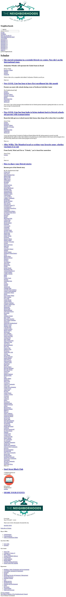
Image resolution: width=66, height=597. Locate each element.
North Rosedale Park (9, 175)
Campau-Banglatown (9, 271)
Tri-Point (6, 247)
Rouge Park (7, 454)
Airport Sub (7, 287)
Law (5, 579)
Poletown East (7, 349)
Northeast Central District (10, 253)
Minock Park (7, 176)
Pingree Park (7, 348)
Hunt (5, 377)
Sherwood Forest (8, 244)
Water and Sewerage (9, 590)
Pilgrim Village (8, 240)
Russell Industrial (8, 345)
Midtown (6, 410)
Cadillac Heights (8, 273)
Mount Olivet (7, 256)
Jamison (6, 353)
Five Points (7, 214)
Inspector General (8, 578)
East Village (7, 355)
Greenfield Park (8, 281)
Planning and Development (11, 584)
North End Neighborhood (10, 323)
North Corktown (8, 413)
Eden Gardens (7, 297)
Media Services (8, 581)
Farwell (6, 285)
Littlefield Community (9, 442)
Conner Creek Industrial (10, 291)
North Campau (7, 252)
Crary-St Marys (8, 196)
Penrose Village (8, 239)
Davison (6, 279)
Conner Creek (7, 278)
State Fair (6, 246)
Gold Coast (7, 385)
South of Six (7, 186)
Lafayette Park (7, 327)
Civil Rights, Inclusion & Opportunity (13, 571)
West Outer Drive (8, 464)
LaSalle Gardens (8, 329)
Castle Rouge (7, 195)
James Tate (6, 551)
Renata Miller (7, 560)
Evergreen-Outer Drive (10, 212)
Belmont (6, 215)
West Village (7, 339)
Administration (7, 534)
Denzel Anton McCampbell (11, 563)
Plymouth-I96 (7, 451)
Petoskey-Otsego (8, 335)
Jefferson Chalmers (9, 303)
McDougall (7, 332)
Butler (5, 275)
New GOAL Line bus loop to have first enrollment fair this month (31, 83)
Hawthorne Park (8, 269)
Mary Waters (7, 554)
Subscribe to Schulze (6, 528)
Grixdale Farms (8, 230)
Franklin (6, 284)
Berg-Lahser (7, 202)
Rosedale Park (7, 189)
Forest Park (7, 371)
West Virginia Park (8, 340)
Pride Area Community (10, 452)
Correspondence (8, 536)
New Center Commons (10, 320)
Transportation (7, 588)
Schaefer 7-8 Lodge (9, 96)
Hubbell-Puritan (8, 192)
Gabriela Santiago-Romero (10, 562)
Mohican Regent (8, 257)
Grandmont (7, 209)
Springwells (7, 417)
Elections (6, 545)
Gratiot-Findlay (8, 301)
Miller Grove (7, 179)
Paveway (6, 448)
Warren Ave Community (10, 458)
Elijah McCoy (7, 359)
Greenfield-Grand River (10, 208)
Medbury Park (7, 326)
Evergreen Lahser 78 (9, 205)
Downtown (7, 401)
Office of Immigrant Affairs (11, 537)
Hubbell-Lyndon (8, 193)
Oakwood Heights (8, 415)
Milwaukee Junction (9, 319)
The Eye (6, 183)
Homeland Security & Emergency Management (16, 575)
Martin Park (7, 233)
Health (5, 574)
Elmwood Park (8, 361)
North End (6, 321)
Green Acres (7, 225)
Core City (6, 397)
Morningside (7, 308)
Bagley (5, 97)
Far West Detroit (8, 431)
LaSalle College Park (9, 304)
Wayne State (7, 419)
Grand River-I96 (8, 436)
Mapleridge (7, 307)
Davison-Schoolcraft (9, 429)
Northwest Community (10, 445)
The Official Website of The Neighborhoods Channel (14, 594)
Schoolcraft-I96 (8, 191)
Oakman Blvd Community (10, 447)
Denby (5, 294)
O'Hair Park (7, 172)
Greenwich (6, 100)
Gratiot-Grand (7, 388)
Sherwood (6, 263)
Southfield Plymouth (9, 457)
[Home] (21, 22)
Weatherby (6, 463)
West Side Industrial (9, 420)
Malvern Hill (7, 177)
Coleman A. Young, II (9, 553)
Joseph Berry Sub (8, 352)
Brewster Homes (8, 369)
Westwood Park (8, 185)
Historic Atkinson (8, 374)
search (2, 31)
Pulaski (6, 266)
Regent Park (7, 265)
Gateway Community (9, 384)
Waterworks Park (8, 336)
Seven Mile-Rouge (8, 188)
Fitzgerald (6, 74)
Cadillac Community (9, 198)
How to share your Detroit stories (17, 164)
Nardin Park (7, 444)
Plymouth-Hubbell (8, 449)
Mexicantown (7, 407)
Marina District (8, 330)
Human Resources (8, 577)
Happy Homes (7, 438)
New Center (7, 317)
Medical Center (8, 324)
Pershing (6, 260)
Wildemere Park (8, 342)
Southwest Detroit (8, 416)
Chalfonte (6, 428)
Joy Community (8, 439)
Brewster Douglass (9, 368)
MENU (4, 29)
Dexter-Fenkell (8, 223)
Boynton (6, 391)
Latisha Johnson (8, 559)
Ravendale (6, 313)
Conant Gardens (8, 272)
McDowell (6, 102)
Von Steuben (7, 262)
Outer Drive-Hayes (9, 311)
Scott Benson (7, 557)
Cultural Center (8, 362)
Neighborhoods (8, 582)
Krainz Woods (7, 268)
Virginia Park (7, 337)
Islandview (6, 380)
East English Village (9, 295)
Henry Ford (7, 381)
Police (5, 585)
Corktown (6, 399)
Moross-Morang (8, 310)
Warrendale (7, 460)
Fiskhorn (6, 432)
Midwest (6, 412)
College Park (7, 220)
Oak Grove (7, 173)
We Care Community (9, 461)
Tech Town (7, 343)
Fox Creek (6, 298)
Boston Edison (7, 367)
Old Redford (7, 180)
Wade (5, 314)
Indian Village (7, 378)
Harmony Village (8, 70)
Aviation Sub (7, 425)
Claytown (6, 396)
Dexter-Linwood (8, 356)
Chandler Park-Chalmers (10, 289)
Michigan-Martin (8, 409)
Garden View (7, 435)
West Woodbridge (8, 422)
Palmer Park (7, 234)
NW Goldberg (7, 333)
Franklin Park (7, 433)
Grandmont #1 (7, 207)
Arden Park (7, 390)
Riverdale (6, 182)
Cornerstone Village (9, 292)
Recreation (6, 587)
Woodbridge (7, 423)
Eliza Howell (7, 204)
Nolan (5, 255)
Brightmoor (7, 199)
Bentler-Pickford (8, 201)
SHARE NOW (8, 525)
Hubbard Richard (8, 404)
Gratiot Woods (7, 300)
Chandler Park (7, 288)
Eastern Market (8, 358)
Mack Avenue (7, 305)
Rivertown (6, 351)
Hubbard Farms (8, 403)
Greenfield (6, 227)
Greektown (7, 383)
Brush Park (7, 364)
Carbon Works (7, 393)
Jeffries (5, 406)
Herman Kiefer (8, 375)
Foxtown (6, 372)
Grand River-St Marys (9, 211)
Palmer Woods (7, 236)
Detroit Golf (7, 221)
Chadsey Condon (8, 394)
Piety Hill (6, 346)
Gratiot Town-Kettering (10, 387)
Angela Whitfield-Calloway (11, 556)
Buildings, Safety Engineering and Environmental (16, 569)
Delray (5, 400)
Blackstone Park (8, 99)
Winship (6, 71)
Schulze (6, 73)
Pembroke (6, 93)
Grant (5, 282)
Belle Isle (6, 365)
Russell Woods (7, 455)
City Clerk (6, 544)
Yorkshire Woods (8, 316)
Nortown (6, 259)
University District (8, 249)
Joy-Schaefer (7, 441)
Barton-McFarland (8, 426)
